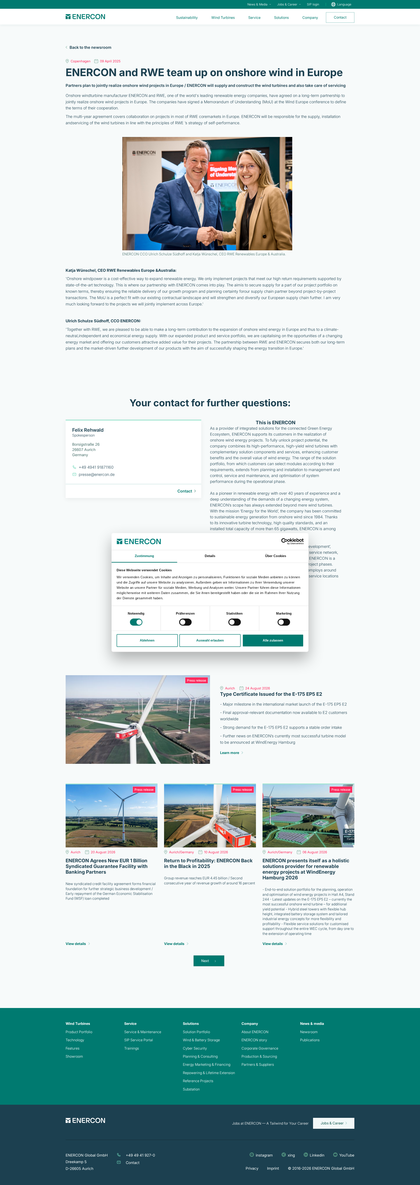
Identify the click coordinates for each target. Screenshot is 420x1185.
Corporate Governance (260, 1048)
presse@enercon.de (97, 474)
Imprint (273, 1168)
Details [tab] (210, 556)
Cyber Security (195, 1048)
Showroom (74, 1056)
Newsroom (309, 1032)
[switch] (185, 622)
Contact (133, 1162)
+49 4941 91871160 (96, 467)
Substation (191, 1089)
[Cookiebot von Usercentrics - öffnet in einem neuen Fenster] (284, 541)
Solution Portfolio (196, 1032)
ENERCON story (254, 1040)
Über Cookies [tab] (275, 556)
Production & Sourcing (259, 1056)
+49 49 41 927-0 (140, 1155)
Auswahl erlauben (210, 640)
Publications (310, 1040)
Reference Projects (198, 1081)
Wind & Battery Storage (201, 1040)
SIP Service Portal (138, 1040)
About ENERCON (255, 1032)
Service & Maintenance (142, 1032)
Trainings (131, 1048)
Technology (75, 1040)
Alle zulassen (273, 640)
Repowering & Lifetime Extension (209, 1073)
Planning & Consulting (200, 1056)
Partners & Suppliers (258, 1064)
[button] (259, 4)
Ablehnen (147, 640)
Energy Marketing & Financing (206, 1064)
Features (72, 1048)
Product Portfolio (79, 1032)
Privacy (252, 1168)
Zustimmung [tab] (144, 556)
